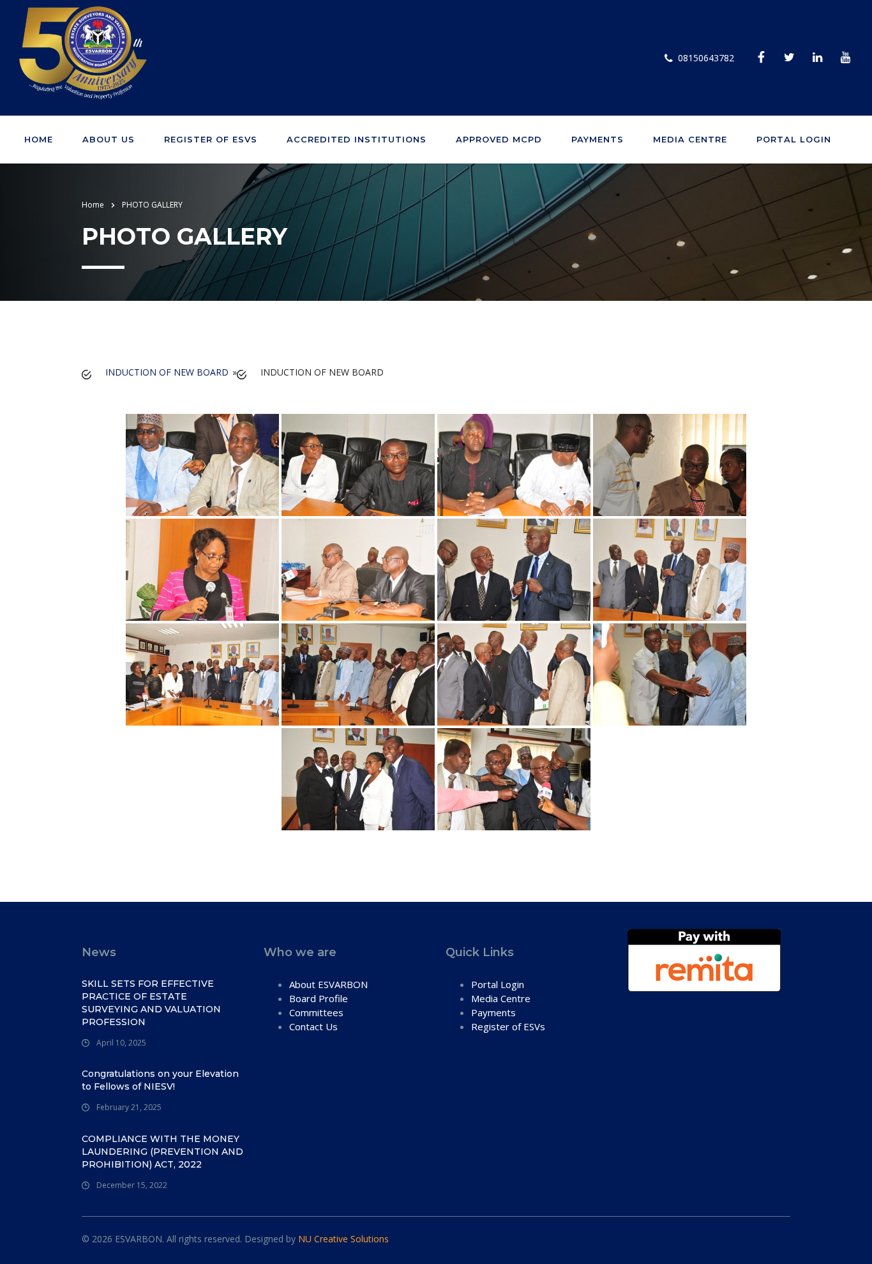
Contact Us (313, 1026)
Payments (597, 139)
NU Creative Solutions (343, 1239)
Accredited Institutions (356, 139)
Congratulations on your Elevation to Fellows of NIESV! (160, 1080)
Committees (316, 1012)
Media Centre (690, 139)
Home (38, 139)
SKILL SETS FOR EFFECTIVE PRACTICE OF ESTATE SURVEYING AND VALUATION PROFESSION (151, 1003)
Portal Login (793, 139)
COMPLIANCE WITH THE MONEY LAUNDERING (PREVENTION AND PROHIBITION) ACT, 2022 (162, 1151)
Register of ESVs (210, 139)
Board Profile (318, 998)
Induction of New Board (167, 372)
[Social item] (761, 58)
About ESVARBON (328, 984)
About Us (108, 139)
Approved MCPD (499, 139)
